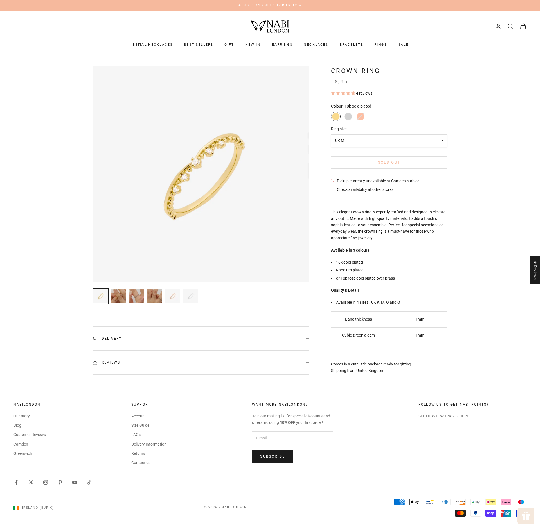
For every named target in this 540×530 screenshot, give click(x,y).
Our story (22, 416)
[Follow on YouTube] (75, 482)
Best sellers (198, 45)
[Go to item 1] (101, 296)
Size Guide (140, 425)
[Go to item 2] (119, 296)
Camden (21, 444)
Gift (229, 45)
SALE (403, 45)
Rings (380, 45)
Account (138, 416)
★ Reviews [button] (535, 270)
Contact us (140, 462)
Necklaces (316, 45)
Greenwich (23, 453)
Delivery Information (148, 444)
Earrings (282, 45)
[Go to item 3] (137, 296)
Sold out (389, 162)
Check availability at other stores (365, 189)
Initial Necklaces (152, 45)
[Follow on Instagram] (45, 482)
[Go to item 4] (155, 296)
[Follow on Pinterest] (60, 482)
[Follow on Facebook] (16, 482)
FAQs (136, 434)
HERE (464, 416)
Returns (138, 453)
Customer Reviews (30, 434)
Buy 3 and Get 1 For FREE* (270, 5)
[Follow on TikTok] (89, 482)
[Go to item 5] (173, 296)
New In (253, 45)
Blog (17, 425)
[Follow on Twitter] (31, 482)
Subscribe (272, 456)
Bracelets (351, 45)
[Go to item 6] (191, 296)
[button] (343, 93)
